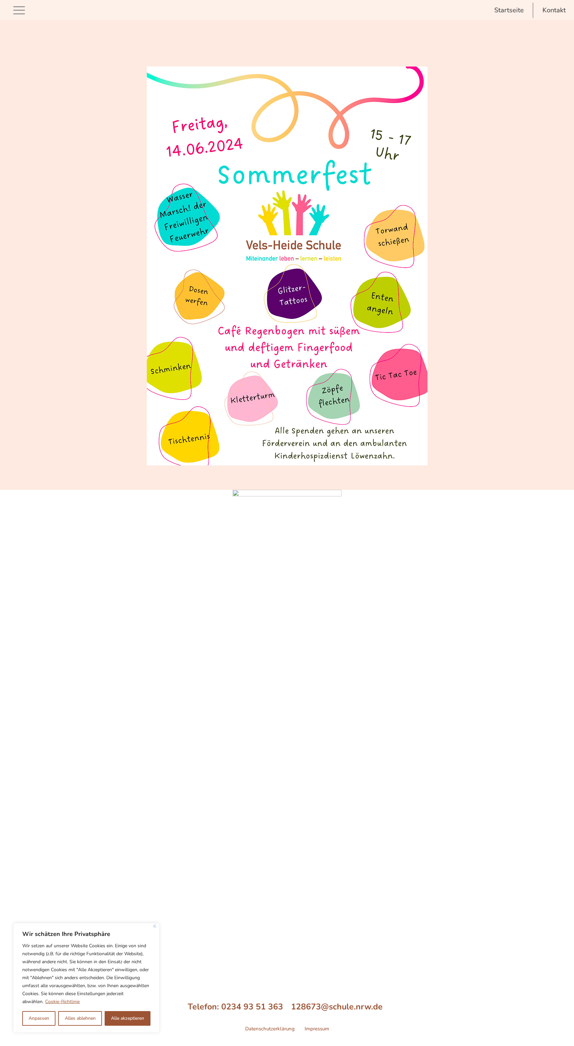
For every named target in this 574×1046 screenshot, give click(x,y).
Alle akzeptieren (127, 1018)
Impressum (317, 1028)
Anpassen (39, 1018)
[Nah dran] (154, 926)
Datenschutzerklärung (270, 1028)
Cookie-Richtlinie (62, 1001)
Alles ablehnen (80, 1018)
